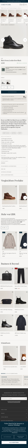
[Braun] (8, 82)
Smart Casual (6, 133)
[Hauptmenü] (26, 4)
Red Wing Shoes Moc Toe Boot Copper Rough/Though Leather (8, 206)
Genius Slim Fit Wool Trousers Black (21, 286)
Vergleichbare (12, 180)
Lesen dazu (24, 73)
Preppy (19, 133)
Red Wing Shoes (3, 19)
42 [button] (10, 87)
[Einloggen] (20, 4)
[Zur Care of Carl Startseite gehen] (6, 4)
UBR (2, 58)
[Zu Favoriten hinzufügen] (15, 186)
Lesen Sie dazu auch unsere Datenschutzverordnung (14, 402)
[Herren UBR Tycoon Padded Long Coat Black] (21, 322)
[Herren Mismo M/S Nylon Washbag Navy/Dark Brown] (7, 299)
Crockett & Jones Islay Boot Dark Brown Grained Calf (10, 366)
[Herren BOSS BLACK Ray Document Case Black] (7, 275)
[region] (14, 380)
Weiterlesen (15, 432)
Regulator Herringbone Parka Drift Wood (9, 253)
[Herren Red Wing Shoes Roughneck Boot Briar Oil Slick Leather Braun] (11, 14)
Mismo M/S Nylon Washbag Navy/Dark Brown (6, 309)
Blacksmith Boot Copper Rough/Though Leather (18, 21)
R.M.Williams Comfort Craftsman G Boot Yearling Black (6, 333)
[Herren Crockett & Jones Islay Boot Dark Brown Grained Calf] (10, 355)
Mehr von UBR (8, 214)
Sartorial (14, 133)
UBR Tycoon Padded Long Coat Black (20, 333)
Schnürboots (12, 24)
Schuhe (2, 24)
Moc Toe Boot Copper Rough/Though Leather (3, 21)
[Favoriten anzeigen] (22, 4)
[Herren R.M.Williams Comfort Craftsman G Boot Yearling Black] (7, 322)
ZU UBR (4, 227)
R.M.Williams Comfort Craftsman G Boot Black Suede (20, 309)
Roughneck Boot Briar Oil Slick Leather (10, 21)
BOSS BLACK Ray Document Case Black (6, 286)
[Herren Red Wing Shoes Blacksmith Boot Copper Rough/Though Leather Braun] (19, 14)
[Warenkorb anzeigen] (24, 4)
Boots (6, 24)
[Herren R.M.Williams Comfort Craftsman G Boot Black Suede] (21, 299)
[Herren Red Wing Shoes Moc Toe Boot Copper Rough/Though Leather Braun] (3, 14)
